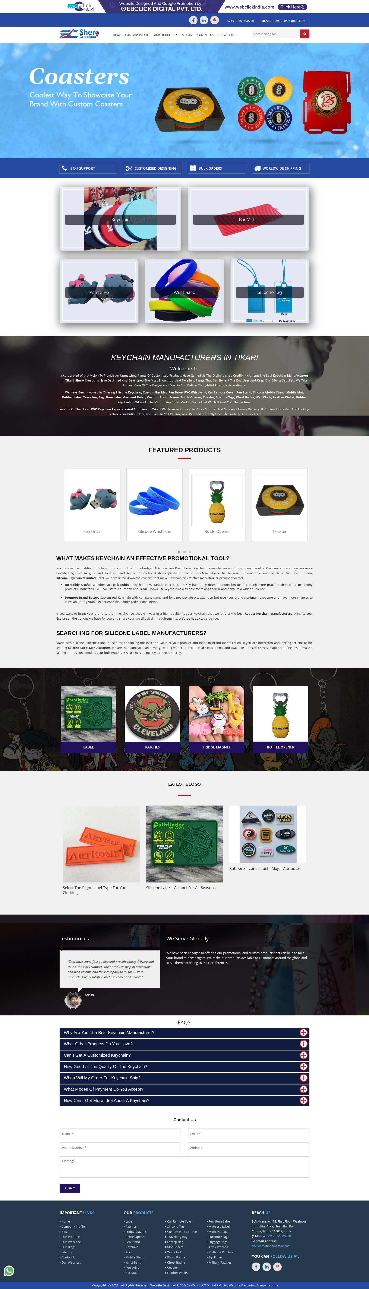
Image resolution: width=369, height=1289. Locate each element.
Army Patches (218, 1247)
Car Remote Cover (179, 1221)
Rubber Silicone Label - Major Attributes (265, 868)
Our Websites (226, 35)
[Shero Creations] (79, 33)
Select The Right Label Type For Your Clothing (95, 890)
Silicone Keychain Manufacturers (80, 578)
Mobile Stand (135, 1257)
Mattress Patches (220, 1252)
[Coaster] (278, 500)
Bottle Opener (216, 531)
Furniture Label (219, 1221)
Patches (131, 1226)
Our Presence (71, 1242)
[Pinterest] (214, 20)
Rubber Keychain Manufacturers (268, 613)
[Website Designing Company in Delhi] (184, 6)
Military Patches (219, 1262)
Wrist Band (133, 1262)
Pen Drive (91, 531)
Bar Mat (131, 1273)
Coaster (279, 531)
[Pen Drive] (91, 500)
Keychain (132, 1247)
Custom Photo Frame (181, 1232)
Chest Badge (175, 1262)
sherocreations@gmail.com (285, 21)
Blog (64, 1232)
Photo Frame (175, 1257)
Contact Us (205, 35)
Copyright (99, 1285)
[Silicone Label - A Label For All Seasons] (184, 844)
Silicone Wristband (153, 531)
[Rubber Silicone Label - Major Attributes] (267, 834)
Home (117, 35)
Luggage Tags (218, 1242)
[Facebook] (193, 20)
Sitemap (187, 35)
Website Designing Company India (253, 1285)
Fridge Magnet (135, 1232)
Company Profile (137, 35)
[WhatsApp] (9, 1270)
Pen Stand (132, 1242)
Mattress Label (219, 1226)
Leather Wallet (177, 1273)
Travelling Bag (176, 1237)
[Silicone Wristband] (153, 500)
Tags (128, 1252)
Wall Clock (174, 1252)
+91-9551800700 (242, 21)
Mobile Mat (174, 1247)
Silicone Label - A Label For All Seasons (181, 887)
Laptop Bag (174, 1242)
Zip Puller (215, 1257)
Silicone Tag (175, 1226)
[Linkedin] (204, 20)
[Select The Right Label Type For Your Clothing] (101, 844)
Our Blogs (68, 1247)
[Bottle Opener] (216, 500)
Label (129, 1221)
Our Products (164, 35)
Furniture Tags (218, 1237)
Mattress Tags (218, 1232)
